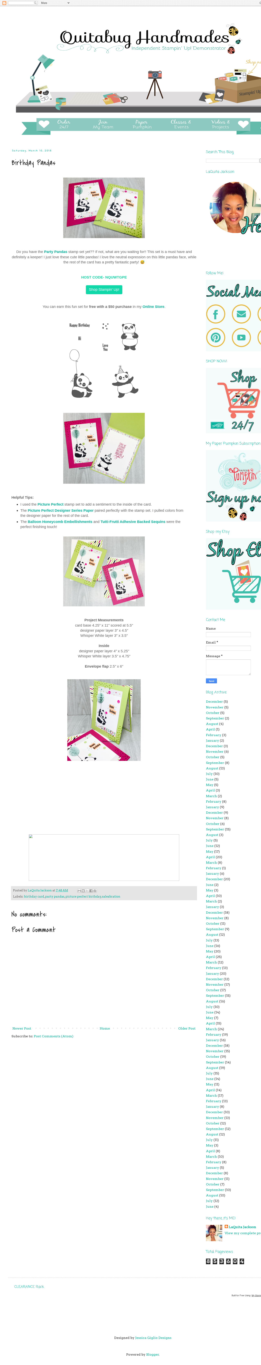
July (209, 774)
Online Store (153, 307)
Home (105, 1028)
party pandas (54, 896)
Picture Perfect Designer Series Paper (61, 510)
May (209, 785)
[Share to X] (87, 891)
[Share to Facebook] (91, 891)
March (211, 796)
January (212, 740)
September (215, 718)
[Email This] (79, 891)
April (210, 729)
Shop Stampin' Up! (104, 289)
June (209, 779)
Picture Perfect (50, 504)
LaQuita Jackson (242, 1227)
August (212, 724)
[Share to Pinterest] (95, 891)
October (212, 713)
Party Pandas (55, 252)
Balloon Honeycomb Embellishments (60, 522)
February (213, 735)
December (214, 702)
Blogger (152, 1354)
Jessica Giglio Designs (153, 1338)
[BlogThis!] (83, 891)
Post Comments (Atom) (53, 1036)
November (214, 707)
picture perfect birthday (83, 896)
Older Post (187, 1028)
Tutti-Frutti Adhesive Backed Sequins (133, 522)
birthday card (34, 896)
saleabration (111, 896)
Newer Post (21, 1028)
